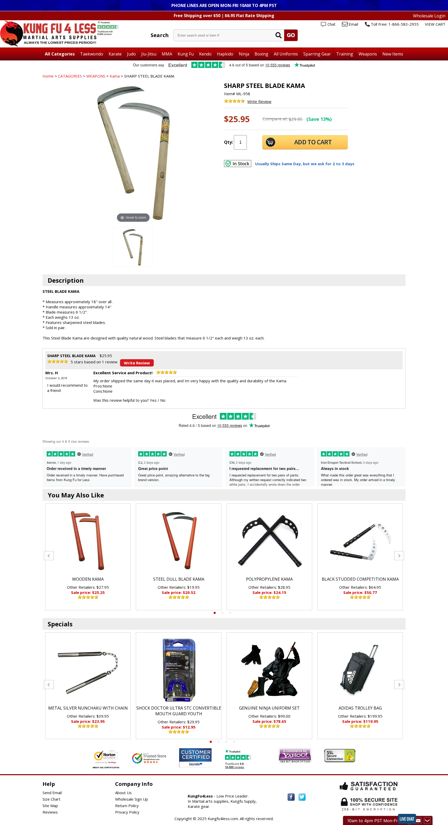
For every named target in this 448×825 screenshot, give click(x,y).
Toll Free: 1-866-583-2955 (395, 24)
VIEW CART (435, 24)
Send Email (52, 792)
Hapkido (225, 54)
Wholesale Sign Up (131, 799)
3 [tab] (230, 613)
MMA (167, 54)
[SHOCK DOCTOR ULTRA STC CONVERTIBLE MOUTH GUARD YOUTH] (178, 670)
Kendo (205, 54)
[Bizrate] (204, 764)
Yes (153, 400)
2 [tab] (222, 613)
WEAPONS (95, 76)
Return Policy (127, 805)
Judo (131, 54)
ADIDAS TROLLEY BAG (360, 708)
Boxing (261, 54)
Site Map (50, 805)
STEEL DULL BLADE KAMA (178, 579)
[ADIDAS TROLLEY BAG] (360, 670)
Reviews (50, 812)
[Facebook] (291, 797)
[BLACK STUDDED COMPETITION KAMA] (360, 541)
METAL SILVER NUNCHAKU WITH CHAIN (88, 708)
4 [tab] (234, 742)
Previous (49, 555)
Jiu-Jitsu (148, 54)
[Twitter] (302, 797)
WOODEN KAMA (88, 579)
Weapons (368, 54)
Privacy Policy (127, 812)
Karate (115, 54)
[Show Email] (418, 820)
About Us (123, 792)
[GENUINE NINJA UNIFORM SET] (269, 670)
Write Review (259, 101)
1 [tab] (215, 613)
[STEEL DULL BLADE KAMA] (178, 541)
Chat (331, 24)
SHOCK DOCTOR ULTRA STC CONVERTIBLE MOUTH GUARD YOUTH (178, 711)
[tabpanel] (88, 556)
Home (48, 76)
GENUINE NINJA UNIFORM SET (269, 708)
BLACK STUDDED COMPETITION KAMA (360, 579)
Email (353, 24)
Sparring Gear (317, 54)
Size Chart (51, 799)
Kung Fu (186, 54)
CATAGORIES (70, 76)
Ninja (244, 54)
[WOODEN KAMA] (87, 541)
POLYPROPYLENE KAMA (269, 579)
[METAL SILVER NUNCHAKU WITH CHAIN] (87, 670)
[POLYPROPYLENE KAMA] (269, 541)
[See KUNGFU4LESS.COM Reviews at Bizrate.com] (195, 757)
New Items (392, 54)
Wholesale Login (429, 16)
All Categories (60, 54)
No (162, 400)
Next (399, 555)
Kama (115, 76)
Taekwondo (91, 54)
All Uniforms (286, 54)
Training (344, 54)
